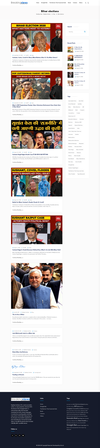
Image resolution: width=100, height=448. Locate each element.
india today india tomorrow (74, 131)
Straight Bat (44, 2)
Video (32, 55)
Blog (33, 312)
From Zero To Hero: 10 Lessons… (79, 73)
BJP (75, 406)
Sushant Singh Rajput (73, 167)
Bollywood (70, 110)
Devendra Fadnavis (72, 119)
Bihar (68, 406)
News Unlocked (79, 149)
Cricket (78, 113)
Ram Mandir (71, 158)
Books (69, 2)
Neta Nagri (71, 149)
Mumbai (70, 146)
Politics (70, 155)
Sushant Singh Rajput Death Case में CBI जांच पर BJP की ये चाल (30, 154)
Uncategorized (38, 372)
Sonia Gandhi (78, 161)
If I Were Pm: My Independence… (78, 48)
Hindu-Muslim (71, 128)
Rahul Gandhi (77, 155)
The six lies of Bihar (18, 314)
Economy (82, 119)
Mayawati (81, 143)
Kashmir (77, 134)
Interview (70, 134)
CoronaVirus (71, 113)
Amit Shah (81, 100)
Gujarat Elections (79, 125)
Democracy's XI (71, 116)
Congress (82, 110)
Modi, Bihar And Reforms (20, 352)
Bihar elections (71, 406)
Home (37, 2)
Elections (70, 122)
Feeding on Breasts (18, 374)
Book (76, 110)
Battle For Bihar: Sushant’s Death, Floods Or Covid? (28, 202)
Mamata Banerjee (72, 143)
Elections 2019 (78, 122)
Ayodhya (80, 103)
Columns (75, 2)
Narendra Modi (78, 146)
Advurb (62, 445)
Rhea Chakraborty (80, 158)
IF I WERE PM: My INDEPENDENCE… (78, 56)
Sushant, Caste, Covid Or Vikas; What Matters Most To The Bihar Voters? (34, 57)
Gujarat (70, 125)
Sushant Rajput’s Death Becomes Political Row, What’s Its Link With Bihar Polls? (36, 250)
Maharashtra (71, 137)
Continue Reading (16, 65)
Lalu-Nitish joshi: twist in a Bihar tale (23, 333)
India (78, 128)
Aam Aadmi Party (72, 100)
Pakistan (79, 152)
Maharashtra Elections (73, 140)
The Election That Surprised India (57, 2)
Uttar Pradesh (81, 427)
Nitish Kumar (71, 152)
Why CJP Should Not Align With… (79, 65)
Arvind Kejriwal (71, 103)
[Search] (86, 30)
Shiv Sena (70, 161)
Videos (80, 2)
